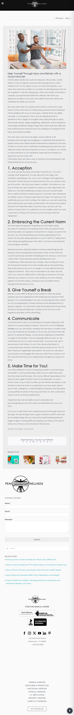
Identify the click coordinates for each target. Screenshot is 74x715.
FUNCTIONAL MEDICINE (37, 688)
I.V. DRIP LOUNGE (37, 695)
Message (9, 519)
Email (8, 511)
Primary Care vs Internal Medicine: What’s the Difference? (31, 560)
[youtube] (39, 633)
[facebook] (24, 633)
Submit (37, 539)
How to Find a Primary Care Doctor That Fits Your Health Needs (33, 570)
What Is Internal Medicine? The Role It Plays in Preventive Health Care (36, 565)
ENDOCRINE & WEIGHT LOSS (37, 685)
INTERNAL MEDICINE (37, 682)
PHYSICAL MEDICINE (37, 692)
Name (8, 503)
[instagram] (29, 633)
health (20, 429)
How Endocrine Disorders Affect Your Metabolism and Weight (33, 575)
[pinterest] (49, 633)
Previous (59, 18)
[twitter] (34, 633)
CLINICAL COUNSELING (37, 701)
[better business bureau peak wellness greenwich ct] (37, 619)
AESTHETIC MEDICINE (37, 698)
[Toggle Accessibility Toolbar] (70, 711)
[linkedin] (44, 633)
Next (67, 18)
